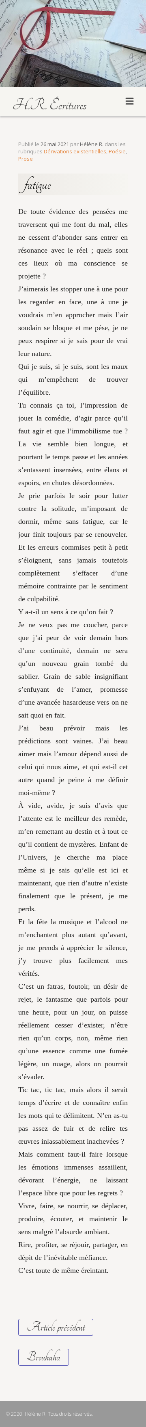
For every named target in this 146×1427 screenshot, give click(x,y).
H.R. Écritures (49, 105)
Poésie (117, 151)
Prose (25, 158)
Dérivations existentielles (75, 151)
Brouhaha (43, 1357)
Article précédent (56, 1327)
